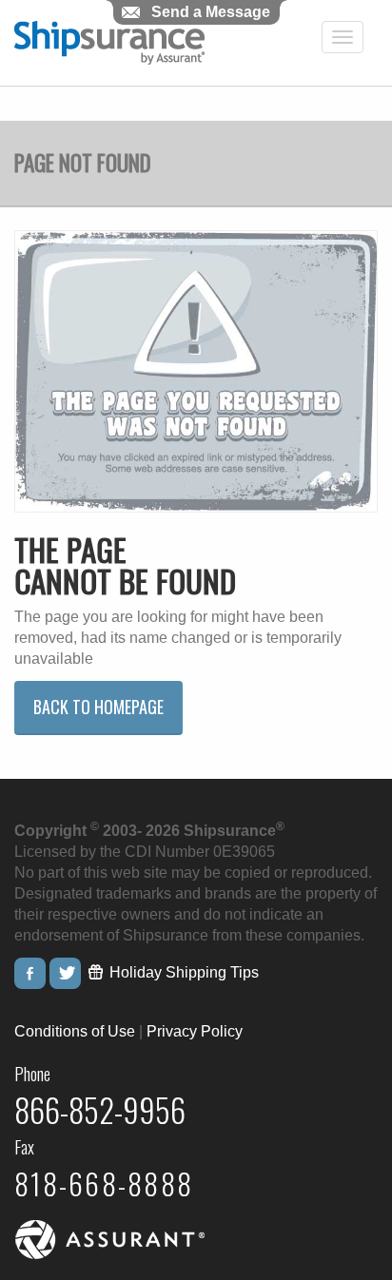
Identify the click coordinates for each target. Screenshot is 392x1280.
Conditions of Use (74, 1031)
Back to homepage (98, 706)
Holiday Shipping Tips (182, 972)
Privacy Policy (195, 1031)
